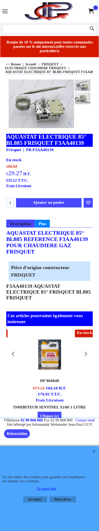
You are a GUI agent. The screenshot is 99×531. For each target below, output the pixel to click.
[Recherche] (92, 29)
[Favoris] (88, 202)
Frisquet (13, 150)
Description (20, 223)
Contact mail (85, 420)
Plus (42, 223)
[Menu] (5, 11)
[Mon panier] (90, 11)
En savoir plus (46, 488)
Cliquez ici (49, 416)
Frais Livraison (18, 186)
